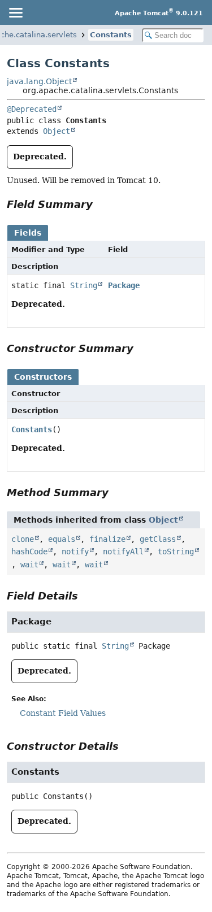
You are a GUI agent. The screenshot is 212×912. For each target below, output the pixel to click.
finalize (107, 539)
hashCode (29, 551)
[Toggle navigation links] (15, 12)
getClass (158, 539)
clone (22, 539)
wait (29, 564)
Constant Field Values (63, 713)
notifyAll (123, 551)
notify (75, 551)
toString (176, 551)
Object (56, 131)
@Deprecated (32, 109)
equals (61, 539)
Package (124, 285)
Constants (111, 35)
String (83, 285)
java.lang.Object (39, 81)
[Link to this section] (100, 204)
